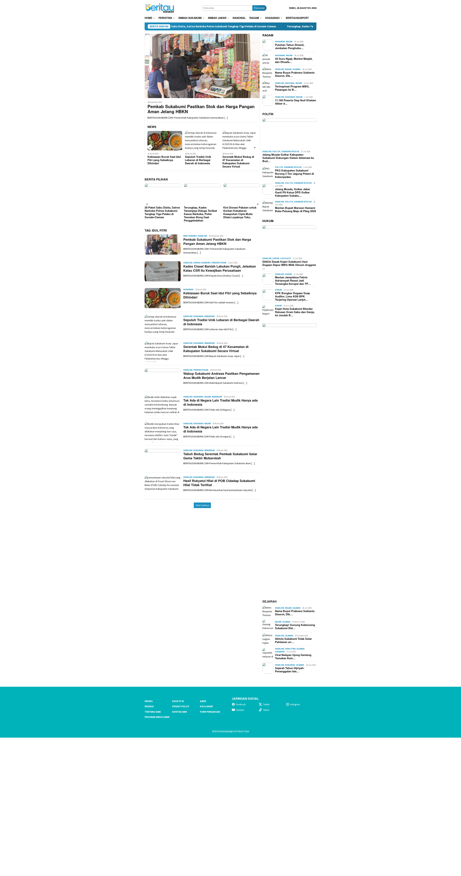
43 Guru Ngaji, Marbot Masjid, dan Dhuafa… (293, 60)
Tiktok (266, 710)
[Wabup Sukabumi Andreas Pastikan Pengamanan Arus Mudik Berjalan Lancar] (239, 140)
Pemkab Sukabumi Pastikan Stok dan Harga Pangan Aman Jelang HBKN (201, 109)
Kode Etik (178, 701)
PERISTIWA (290, 649)
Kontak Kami (179, 711)
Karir (203, 701)
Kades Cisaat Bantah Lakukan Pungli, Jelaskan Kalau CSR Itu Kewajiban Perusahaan (219, 268)
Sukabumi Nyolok (290, 151)
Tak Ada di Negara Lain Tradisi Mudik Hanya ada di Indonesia (220, 402)
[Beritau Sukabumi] (159, 7)
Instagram (295, 704)
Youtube (240, 710)
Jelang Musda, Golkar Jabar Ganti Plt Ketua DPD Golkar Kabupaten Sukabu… (292, 192)
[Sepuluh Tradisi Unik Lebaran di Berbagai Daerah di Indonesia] (164, 140)
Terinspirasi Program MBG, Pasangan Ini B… (292, 88)
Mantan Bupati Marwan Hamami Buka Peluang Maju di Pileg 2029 (295, 209)
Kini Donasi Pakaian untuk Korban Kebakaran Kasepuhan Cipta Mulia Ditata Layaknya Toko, (200, 212)
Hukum (275, 258)
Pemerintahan (218, 262)
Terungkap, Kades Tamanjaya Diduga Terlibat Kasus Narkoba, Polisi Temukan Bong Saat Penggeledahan (308, 26)
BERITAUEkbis (190, 236)
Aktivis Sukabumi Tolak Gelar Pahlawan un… (293, 640)
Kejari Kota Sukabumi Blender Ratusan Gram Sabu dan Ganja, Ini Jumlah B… (295, 312)
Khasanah (188, 289)
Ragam (207, 396)
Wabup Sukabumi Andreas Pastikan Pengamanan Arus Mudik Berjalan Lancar (239, 161)
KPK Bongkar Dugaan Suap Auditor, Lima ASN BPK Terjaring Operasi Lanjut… (292, 296)
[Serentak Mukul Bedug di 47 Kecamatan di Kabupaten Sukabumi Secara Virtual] (202, 140)
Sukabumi (280, 651)
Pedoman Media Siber (157, 717)
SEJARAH (269, 601)
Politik (276, 151)
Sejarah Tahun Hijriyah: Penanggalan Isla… (289, 669)
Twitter (266, 704)
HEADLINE (202, 236)
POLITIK (268, 114)
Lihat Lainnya (202, 505)
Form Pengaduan (210, 711)
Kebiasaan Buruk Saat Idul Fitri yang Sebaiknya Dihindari (220, 295)
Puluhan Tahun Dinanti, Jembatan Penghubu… (289, 46)
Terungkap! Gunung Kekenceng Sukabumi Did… (295, 626)
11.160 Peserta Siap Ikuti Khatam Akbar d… (295, 102)
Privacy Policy (180, 706)
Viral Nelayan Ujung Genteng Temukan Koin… (293, 656)
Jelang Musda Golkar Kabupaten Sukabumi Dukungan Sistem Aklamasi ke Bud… (288, 158)
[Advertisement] (108, 806)
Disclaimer (206, 706)
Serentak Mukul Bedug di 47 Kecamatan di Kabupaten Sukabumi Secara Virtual (201, 161)
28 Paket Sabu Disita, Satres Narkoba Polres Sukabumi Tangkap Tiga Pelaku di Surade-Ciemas (175, 26)
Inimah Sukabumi (202, 262)
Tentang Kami (153, 711)
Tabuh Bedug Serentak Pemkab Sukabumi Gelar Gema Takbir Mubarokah (220, 456)
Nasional (290, 83)
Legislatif (285, 258)
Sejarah (296, 69)
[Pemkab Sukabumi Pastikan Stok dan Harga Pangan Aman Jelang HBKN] (202, 66)
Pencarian (259, 8)
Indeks (149, 701)
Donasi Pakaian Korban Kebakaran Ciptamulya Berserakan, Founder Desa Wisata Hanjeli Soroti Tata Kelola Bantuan (240, 214)
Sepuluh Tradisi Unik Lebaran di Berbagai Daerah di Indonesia (160, 160)
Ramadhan (209, 316)
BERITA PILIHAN (156, 179)
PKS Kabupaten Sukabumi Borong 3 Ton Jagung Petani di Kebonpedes (294, 173)
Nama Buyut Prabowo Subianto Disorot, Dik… (295, 74)
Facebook (241, 704)
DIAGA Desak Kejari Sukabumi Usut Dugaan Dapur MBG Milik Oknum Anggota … (289, 265)
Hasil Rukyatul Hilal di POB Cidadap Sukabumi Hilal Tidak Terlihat (219, 482)
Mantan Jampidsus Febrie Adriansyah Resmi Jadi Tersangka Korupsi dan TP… (293, 280)
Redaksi (149, 706)
